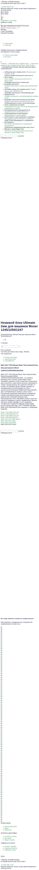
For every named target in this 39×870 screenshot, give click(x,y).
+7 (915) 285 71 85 (7, 7)
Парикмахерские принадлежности (17, 112)
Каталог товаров (10, 846)
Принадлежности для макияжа (15, 115)
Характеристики (10, 359)
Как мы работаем (11, 826)
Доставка (8, 838)
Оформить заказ (10, 850)
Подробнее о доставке (9, 20)
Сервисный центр (11, 848)
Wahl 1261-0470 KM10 (8, 422)
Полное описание (11, 357)
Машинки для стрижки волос (19, 63)
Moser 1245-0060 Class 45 (10, 412)
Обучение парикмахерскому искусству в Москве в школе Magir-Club (19, 131)
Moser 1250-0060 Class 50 (10, 416)
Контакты (8, 57)
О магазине (9, 43)
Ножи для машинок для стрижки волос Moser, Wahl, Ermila (19, 64)
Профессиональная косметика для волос (19, 101)
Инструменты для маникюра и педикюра (19, 118)
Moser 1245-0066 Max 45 (9, 414)
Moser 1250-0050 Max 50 (9, 417)
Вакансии (8, 830)
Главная (4, 63)
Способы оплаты (11, 836)
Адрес (7, 828)
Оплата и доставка (11, 55)
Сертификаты (9, 361)
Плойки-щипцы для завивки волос (20, 90)
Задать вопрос (10, 840)
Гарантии (8, 45)
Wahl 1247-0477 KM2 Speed (10, 419)
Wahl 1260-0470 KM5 (8, 421)
